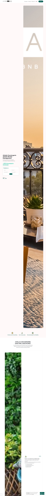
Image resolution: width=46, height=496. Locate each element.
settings (33, 494)
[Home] (7, 1)
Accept (41, 492)
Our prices (29, 1)
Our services (26, 1)
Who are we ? (33, 1)
